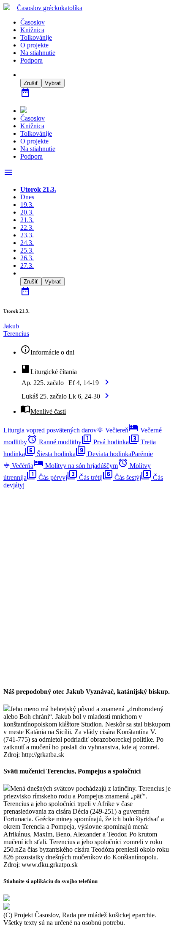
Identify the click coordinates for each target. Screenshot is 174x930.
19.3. (27, 204)
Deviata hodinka (103, 453)
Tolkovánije (36, 37)
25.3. (27, 250)
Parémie (142, 453)
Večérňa (21, 465)
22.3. (27, 227)
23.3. (27, 235)
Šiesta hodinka (50, 453)
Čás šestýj (122, 477)
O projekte (34, 45)
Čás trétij (85, 477)
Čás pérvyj (47, 477)
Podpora (31, 60)
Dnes (27, 197)
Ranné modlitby (54, 442)
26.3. (27, 257)
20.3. (27, 212)
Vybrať (53, 83)
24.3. (27, 242)
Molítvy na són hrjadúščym (75, 465)
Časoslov (49, 7)
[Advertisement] (87, 576)
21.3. (27, 219)
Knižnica (32, 29)
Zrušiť (31, 83)
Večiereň (115, 430)
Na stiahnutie (37, 52)
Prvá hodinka (105, 442)
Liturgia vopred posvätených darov (50, 430)
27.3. (27, 265)
